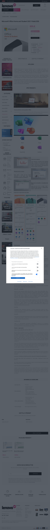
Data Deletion (19, 281)
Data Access (25, 281)
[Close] (42, 249)
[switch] (37, 264)
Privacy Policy (30, 281)
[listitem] (25, 261)
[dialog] (25, 265)
